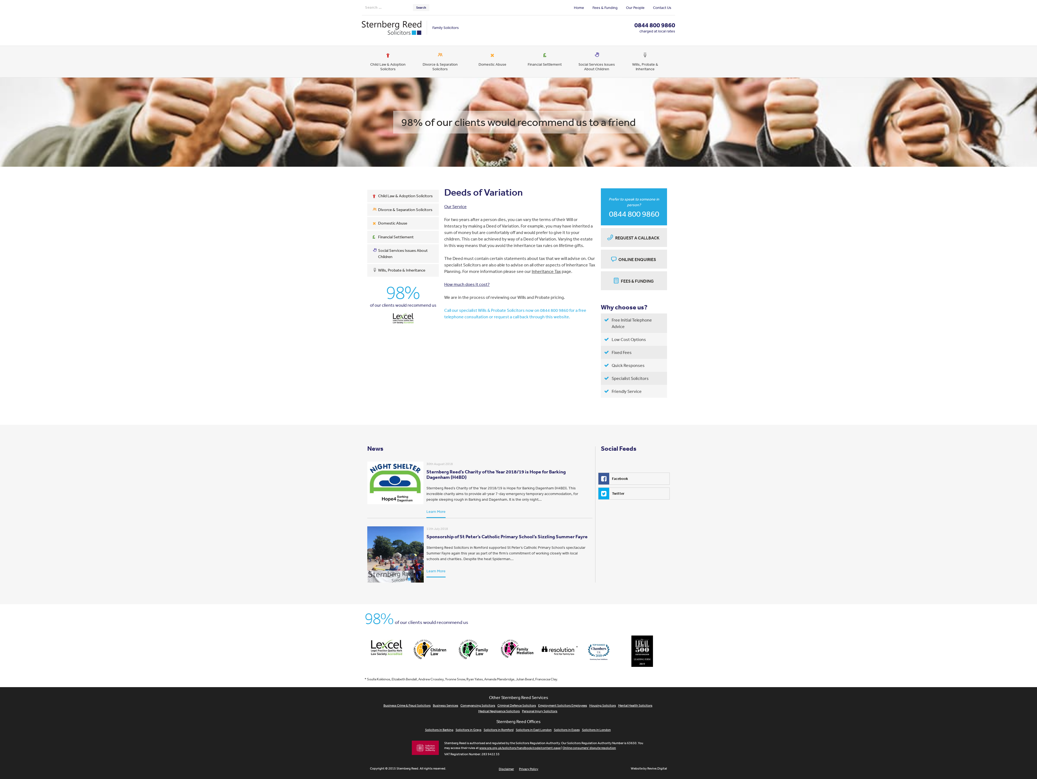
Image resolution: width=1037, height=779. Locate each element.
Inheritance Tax (546, 271)
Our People (635, 7)
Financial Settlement (545, 64)
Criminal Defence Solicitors (516, 705)
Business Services (445, 705)
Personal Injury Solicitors (539, 711)
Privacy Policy (528, 769)
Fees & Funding (605, 7)
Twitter (618, 493)
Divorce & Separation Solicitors (440, 66)
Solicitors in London (596, 730)
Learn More (436, 511)
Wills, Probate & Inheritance (645, 66)
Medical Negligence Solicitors (499, 711)
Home (579, 7)
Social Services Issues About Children (596, 66)
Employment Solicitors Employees (562, 705)
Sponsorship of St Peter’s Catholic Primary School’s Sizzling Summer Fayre (507, 536)
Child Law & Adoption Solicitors (388, 66)
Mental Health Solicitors (635, 705)
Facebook (620, 478)
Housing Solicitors (602, 705)
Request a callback (637, 237)
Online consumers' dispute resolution (589, 748)
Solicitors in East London (534, 730)
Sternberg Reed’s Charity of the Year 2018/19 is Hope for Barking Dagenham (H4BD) (496, 474)
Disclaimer (506, 769)
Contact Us (662, 7)
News (375, 448)
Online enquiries (637, 259)
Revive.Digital (657, 768)
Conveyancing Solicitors (477, 705)
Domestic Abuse (492, 64)
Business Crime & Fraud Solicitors (407, 705)
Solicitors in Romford (499, 730)
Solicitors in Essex (567, 730)
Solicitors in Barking (439, 730)
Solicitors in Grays (469, 730)
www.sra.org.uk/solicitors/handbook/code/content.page (520, 748)
